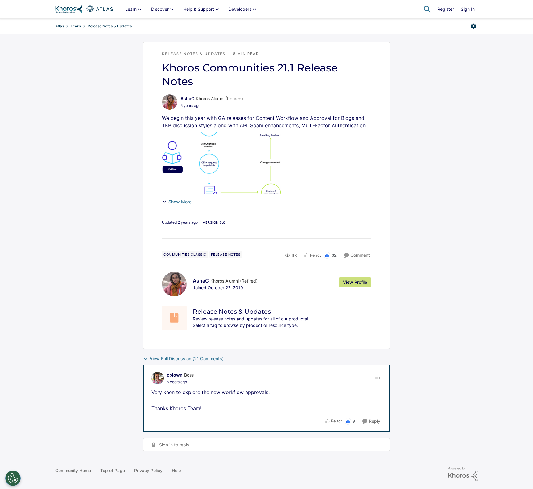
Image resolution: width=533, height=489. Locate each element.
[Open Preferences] (13, 478)
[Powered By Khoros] (463, 474)
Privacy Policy (148, 470)
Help (176, 470)
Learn (76, 26)
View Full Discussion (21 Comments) (187, 358)
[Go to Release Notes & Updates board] (174, 318)
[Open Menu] (473, 26)
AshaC (187, 98)
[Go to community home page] (84, 9)
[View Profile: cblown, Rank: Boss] (157, 378)
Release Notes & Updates (110, 26)
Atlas (59, 26)
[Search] (427, 9)
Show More (180, 201)
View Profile (355, 282)
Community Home (73, 470)
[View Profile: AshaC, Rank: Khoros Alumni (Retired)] (169, 102)
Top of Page (112, 470)
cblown (175, 374)
